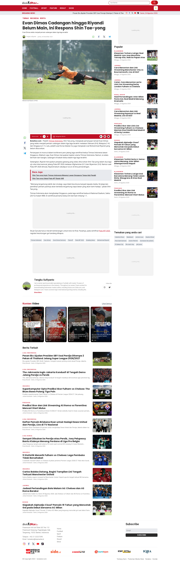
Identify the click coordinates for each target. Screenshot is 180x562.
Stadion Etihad (150, 237)
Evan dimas (47, 240)
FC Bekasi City (119, 244)
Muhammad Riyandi (103, 240)
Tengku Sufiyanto (31, 36)
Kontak (155, 559)
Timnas (25, 18)
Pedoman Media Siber (136, 559)
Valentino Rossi (119, 237)
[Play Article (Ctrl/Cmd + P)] (101, 136)
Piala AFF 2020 (104, 231)
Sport (44, 8)
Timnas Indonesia (56, 141)
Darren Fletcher (133, 241)
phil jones (139, 244)
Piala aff (70, 240)
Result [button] (59, 539)
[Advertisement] (67, 118)
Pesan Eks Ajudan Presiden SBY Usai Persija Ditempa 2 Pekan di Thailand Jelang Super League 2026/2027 (71, 13)
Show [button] (59, 542)
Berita (43, 18)
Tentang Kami (122, 559)
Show (71, 8)
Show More (38, 292)
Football (34, 8)
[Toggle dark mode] (156, 8)
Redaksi (148, 559)
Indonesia (34, 18)
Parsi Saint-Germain (120, 241)
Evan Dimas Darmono (59, 240)
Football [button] (60, 531)
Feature (53, 8)
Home (24, 8)
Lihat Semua (107, 303)
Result (63, 8)
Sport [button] (59, 534)
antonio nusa (139, 237)
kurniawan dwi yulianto (146, 241)
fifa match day (130, 244)
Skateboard (130, 237)
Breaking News (90, 240)
